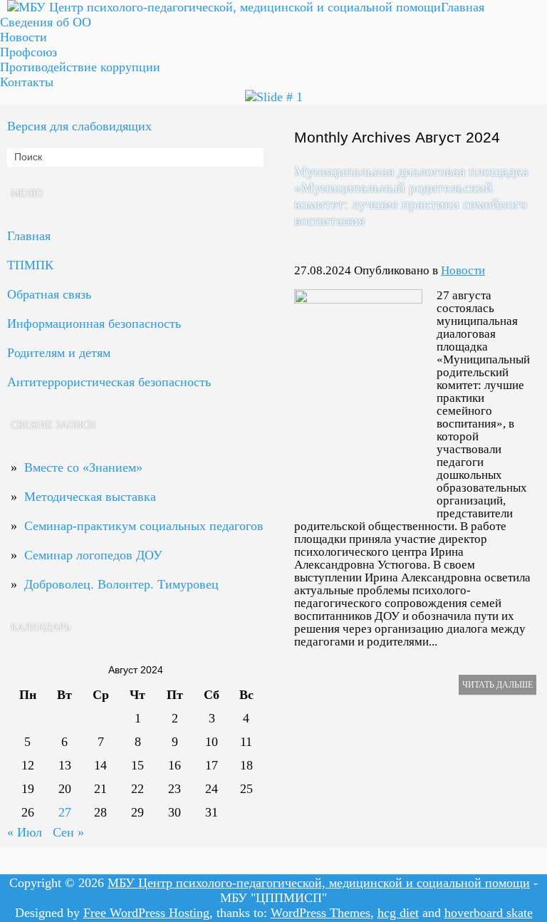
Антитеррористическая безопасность (109, 382)
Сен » (68, 832)
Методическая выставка (90, 497)
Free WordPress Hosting (146, 913)
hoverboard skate (488, 913)
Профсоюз (28, 52)
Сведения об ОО (45, 22)
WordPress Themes (320, 913)
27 (64, 812)
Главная (462, 7)
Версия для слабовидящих (79, 126)
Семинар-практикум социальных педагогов (144, 526)
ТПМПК (30, 265)
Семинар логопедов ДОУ (93, 555)
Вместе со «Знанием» (83, 467)
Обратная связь (49, 294)
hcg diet (398, 913)
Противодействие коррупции (80, 67)
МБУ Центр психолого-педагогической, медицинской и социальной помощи (319, 883)
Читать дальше (497, 685)
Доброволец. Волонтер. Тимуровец (121, 584)
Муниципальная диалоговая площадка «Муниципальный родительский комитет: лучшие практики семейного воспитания (411, 195)
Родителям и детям (58, 353)
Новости (463, 270)
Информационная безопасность (94, 323)
